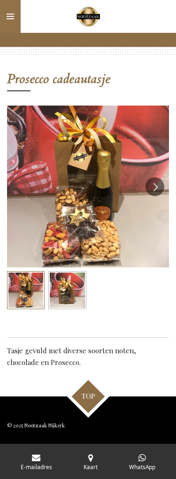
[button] (26, 290)
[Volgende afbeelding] (154, 186)
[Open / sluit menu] (10, 16)
